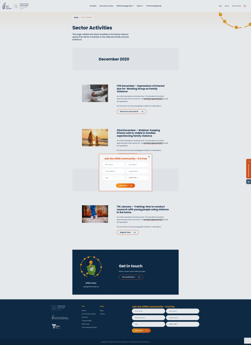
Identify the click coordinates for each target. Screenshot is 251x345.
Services (85, 317)
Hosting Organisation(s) (153, 99)
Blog (220, 6)
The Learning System (89, 327)
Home (76, 17)
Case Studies (87, 321)
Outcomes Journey (106, 6)
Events (139, 6)
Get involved (236, 6)
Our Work (93, 6)
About (227, 6)
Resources (85, 324)
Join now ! (123, 185)
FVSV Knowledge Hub (153, 6)
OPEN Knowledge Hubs (124, 6)
